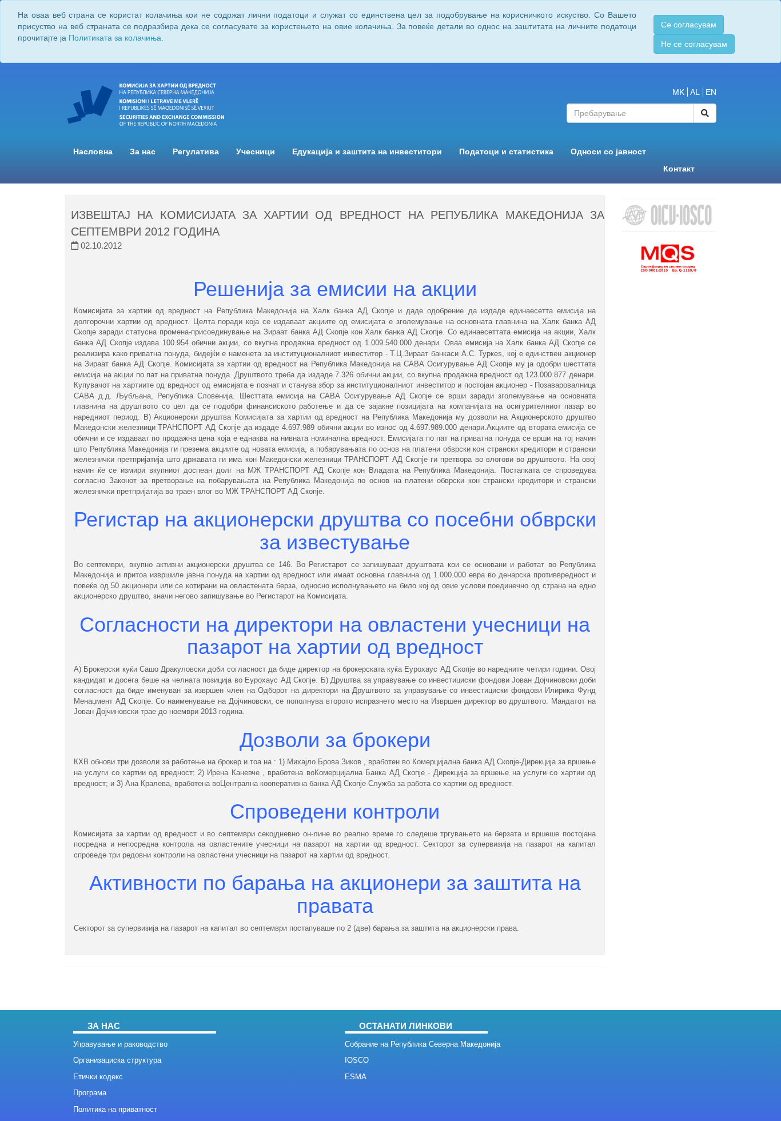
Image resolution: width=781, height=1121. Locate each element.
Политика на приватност (115, 1109)
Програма (89, 1092)
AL (695, 92)
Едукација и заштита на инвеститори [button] (367, 151)
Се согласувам (688, 24)
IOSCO (357, 1060)
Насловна (93, 151)
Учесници (255, 151)
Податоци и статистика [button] (506, 151)
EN (711, 92)
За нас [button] (143, 151)
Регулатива (196, 151)
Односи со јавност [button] (608, 151)
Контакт (679, 169)
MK (678, 92)
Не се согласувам (694, 44)
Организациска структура (117, 1060)
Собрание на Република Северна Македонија (422, 1044)
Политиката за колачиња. (116, 37)
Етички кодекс (98, 1076)
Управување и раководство (120, 1044)
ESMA (355, 1076)
